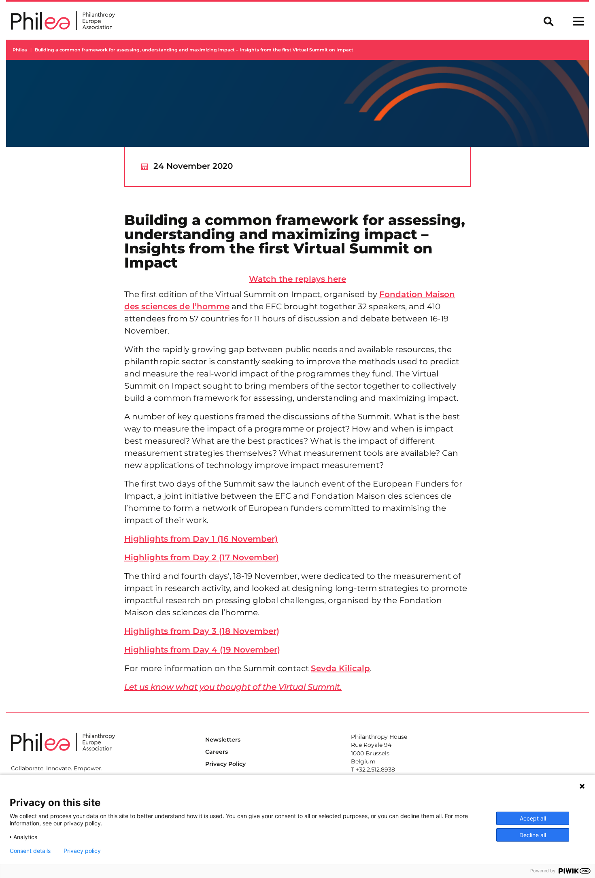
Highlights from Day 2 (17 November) (201, 557)
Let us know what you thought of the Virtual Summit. (233, 687)
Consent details (30, 851)
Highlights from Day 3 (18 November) (201, 631)
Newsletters (222, 739)
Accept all (533, 818)
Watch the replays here (297, 279)
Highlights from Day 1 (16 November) (201, 539)
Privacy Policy (225, 764)
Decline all (532, 834)
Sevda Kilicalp (340, 668)
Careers (216, 751)
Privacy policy (82, 851)
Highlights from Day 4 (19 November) (202, 650)
